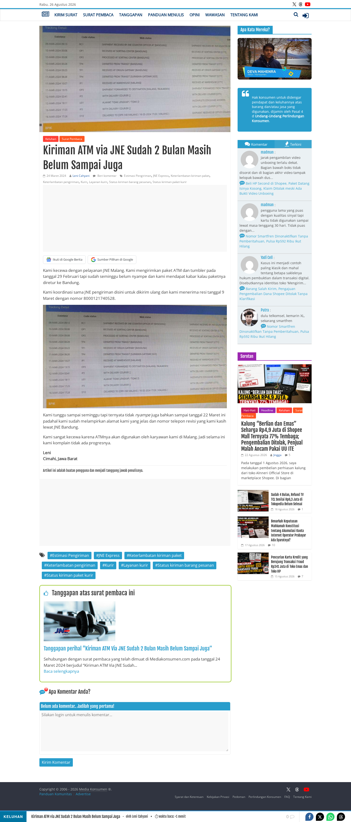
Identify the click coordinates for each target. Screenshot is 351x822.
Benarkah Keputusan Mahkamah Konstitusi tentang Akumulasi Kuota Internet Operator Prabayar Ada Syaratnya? (288, 530)
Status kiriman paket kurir (170, 182)
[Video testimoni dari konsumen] (275, 59)
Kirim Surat (65, 14)
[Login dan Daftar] (306, 15)
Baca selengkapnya (61, 671)
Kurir (84, 182)
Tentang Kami (244, 14)
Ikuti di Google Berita (67, 259)
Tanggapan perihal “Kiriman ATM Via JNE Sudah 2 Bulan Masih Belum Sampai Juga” (128, 648)
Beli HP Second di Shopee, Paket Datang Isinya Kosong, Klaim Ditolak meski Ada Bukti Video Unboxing (274, 188)
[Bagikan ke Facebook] (309, 817)
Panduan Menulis (166, 14)
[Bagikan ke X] (320, 817)
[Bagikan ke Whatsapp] (330, 817)
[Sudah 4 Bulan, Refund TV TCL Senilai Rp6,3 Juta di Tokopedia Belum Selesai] (253, 492)
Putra (265, 310)
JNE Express (161, 176)
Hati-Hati (249, 410)
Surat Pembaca (98, 14)
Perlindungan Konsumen (265, 797)
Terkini (295, 144)
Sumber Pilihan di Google (115, 259)
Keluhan (50, 139)
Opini (195, 14)
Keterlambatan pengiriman (61, 182)
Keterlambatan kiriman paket (190, 176)
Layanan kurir (98, 182)
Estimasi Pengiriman (137, 176)
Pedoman (239, 797)
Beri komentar (107, 176)
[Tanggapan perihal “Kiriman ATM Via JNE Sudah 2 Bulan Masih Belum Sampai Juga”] (79, 604)
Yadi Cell (267, 257)
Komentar (259, 144)
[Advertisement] (135, 218)
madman (267, 152)
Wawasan (215, 14)
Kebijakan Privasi (218, 797)
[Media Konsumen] (45, 14)
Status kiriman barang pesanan (130, 182)
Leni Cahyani (81, 176)
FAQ (287, 797)
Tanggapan (130, 14)
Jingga (277, 455)
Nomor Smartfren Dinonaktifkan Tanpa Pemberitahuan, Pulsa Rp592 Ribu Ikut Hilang (273, 241)
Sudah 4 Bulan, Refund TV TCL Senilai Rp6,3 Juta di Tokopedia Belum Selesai (287, 499)
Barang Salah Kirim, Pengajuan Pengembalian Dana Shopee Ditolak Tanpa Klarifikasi (273, 293)
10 (273, 545)
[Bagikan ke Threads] (341, 817)
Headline (267, 410)
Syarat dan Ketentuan (189, 797)
